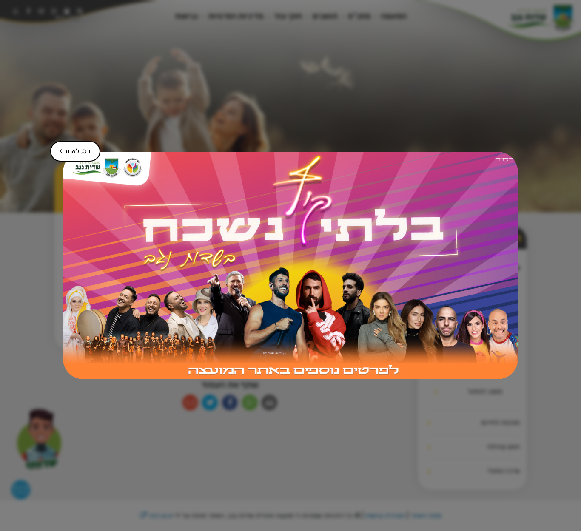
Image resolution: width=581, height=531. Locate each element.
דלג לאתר (71, 148)
